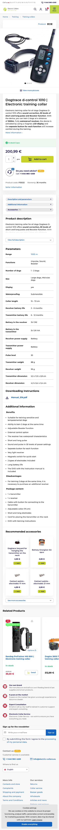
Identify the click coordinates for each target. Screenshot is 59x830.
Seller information (13, 187)
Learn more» (37, 820)
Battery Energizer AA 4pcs (42, 551)
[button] (35, 9)
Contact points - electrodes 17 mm (17, 582)
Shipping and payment (13, 792)
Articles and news (38, 800)
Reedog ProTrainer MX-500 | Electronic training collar (20, 657)
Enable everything (29, 824)
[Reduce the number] (13, 161)
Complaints (8, 788)
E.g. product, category (19, 31)
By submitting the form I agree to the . (31, 740)
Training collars (29, 17)
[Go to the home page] (11, 9)
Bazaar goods (36, 792)
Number (9, 159)
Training (15, 17)
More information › (14, 132)
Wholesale (35, 796)
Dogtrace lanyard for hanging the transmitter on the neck (17, 551)
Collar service (36, 788)
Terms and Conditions (13, 800)
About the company (12, 796)
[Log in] (40, 9)
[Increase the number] (13, 157)
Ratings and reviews (39, 804)
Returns (33, 784)
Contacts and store (11, 784)
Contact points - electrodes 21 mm (42, 582)
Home (5, 17)
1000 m (34, 254)
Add (18, 563)
